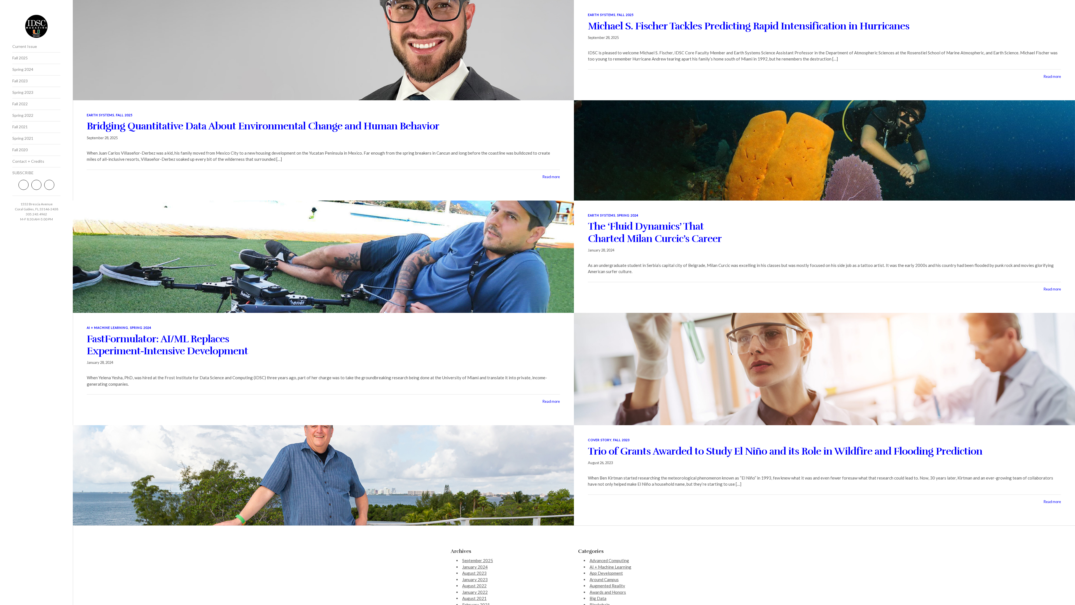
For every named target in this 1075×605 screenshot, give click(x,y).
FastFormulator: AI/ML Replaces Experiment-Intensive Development (167, 345)
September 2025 (477, 560)
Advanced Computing (609, 560)
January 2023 (475, 579)
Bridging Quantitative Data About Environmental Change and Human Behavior (263, 126)
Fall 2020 (20, 149)
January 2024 (475, 566)
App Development (606, 573)
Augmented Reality (607, 585)
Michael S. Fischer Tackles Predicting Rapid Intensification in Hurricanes (748, 26)
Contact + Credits (28, 161)
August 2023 (474, 573)
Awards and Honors (608, 592)
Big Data (598, 598)
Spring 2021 (22, 138)
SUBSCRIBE (23, 172)
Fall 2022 (20, 103)
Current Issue (24, 46)
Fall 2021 (20, 126)
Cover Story (599, 440)
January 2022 (475, 592)
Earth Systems (601, 15)
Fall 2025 (20, 57)
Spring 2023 (22, 92)
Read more (1052, 76)
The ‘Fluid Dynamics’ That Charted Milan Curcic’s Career (655, 232)
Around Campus (604, 579)
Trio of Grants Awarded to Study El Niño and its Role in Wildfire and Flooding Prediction (785, 451)
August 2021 (474, 598)
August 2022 (474, 585)
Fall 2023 (20, 80)
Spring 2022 (22, 115)
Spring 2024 (22, 69)
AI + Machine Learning (107, 327)
